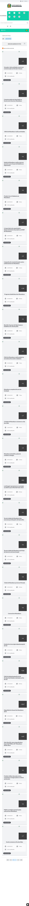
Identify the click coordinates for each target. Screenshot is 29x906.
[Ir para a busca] (8, 19)
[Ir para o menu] (26, 17)
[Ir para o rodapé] (11, 19)
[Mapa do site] (14, 16)
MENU (4, 30)
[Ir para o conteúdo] (23, 17)
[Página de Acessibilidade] (19, 16)
